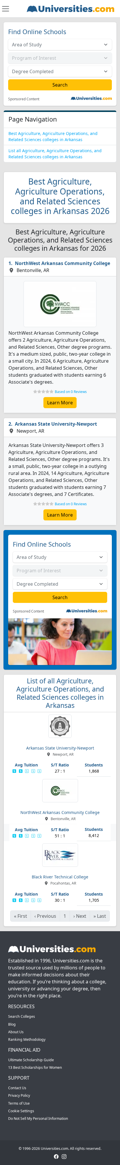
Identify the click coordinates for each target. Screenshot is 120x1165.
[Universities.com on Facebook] (56, 1156)
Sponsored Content (23, 99)
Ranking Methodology (26, 1039)
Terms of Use (19, 1103)
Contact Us (17, 1087)
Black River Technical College (60, 877)
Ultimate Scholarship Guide (31, 1059)
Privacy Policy (19, 1095)
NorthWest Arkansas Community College (62, 263)
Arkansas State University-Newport (56, 424)
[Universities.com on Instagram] (64, 1156)
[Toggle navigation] (5, 8)
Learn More (60, 402)
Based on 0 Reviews (71, 391)
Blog (12, 1024)
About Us (16, 1031)
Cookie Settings (21, 1110)
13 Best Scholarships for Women (35, 1067)
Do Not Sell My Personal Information (38, 1118)
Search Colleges (21, 1016)
